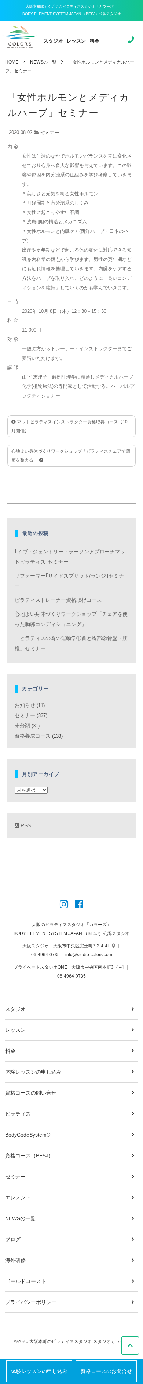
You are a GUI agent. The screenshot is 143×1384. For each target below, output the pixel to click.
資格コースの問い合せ (30, 1093)
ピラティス (18, 1114)
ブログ (13, 1239)
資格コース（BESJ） (29, 1156)
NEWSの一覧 (43, 62)
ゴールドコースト (25, 1281)
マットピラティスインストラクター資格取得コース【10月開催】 (69, 426)
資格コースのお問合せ (106, 1371)
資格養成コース (33, 736)
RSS (25, 825)
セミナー (49, 132)
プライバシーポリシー (30, 1302)
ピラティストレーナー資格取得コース (58, 600)
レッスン (76, 41)
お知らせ (25, 705)
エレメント (18, 1197)
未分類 (22, 726)
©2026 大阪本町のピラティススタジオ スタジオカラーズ (71, 1341)
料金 (94, 41)
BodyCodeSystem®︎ (27, 1135)
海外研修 (15, 1260)
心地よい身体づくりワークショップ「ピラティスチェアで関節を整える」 (70, 456)
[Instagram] (64, 905)
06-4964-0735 (45, 954)
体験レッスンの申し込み (39, 1371)
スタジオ (53, 41)
